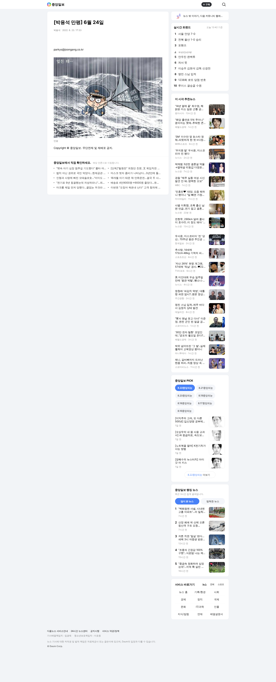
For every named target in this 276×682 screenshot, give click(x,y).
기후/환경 (200, 592)
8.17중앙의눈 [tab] (205, 403)
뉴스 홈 (183, 592)
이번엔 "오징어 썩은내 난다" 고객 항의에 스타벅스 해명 (136, 187)
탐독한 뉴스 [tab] (213, 501)
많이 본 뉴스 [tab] (187, 501)
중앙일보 (58, 4)
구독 (208, 4)
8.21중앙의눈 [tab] (206, 387)
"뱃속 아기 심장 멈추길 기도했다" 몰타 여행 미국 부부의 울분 (81, 168)
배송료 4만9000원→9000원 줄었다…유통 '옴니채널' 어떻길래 (136, 182)
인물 (216, 606)
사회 (216, 592)
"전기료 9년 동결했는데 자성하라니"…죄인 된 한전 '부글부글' (81, 182)
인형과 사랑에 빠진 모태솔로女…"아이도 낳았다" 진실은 (81, 177)
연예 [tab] (212, 584)
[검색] (225, 4)
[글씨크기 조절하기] (153, 39)
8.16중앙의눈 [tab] (185, 410)
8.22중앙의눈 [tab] (185, 387)
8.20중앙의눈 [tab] (185, 395)
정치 (200, 599)
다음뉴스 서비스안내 (57, 631)
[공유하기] (217, 4)
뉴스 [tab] (204, 584)
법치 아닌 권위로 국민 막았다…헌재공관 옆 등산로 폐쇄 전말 (81, 173)
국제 (216, 599)
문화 (183, 606)
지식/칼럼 (183, 614)
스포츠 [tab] (221, 584)
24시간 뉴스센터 (79, 631)
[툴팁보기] (225, 27)
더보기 (199, 474)
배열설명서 (216, 614)
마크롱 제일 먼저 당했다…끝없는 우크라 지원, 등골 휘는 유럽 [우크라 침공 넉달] (81, 187)
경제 (183, 599)
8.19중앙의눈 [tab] (206, 395)
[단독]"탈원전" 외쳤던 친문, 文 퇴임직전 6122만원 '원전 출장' (136, 168)
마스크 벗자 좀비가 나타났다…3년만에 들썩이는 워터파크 (136, 173)
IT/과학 (200, 606)
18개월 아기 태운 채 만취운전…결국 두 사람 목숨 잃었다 (136, 177)
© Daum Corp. (55, 646)
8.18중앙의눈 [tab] (185, 403)
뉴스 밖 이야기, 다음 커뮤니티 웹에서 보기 (205, 15)
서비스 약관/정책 (110, 631)
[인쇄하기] (159, 39)
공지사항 (94, 631)
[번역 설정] (146, 39)
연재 (200, 614)
